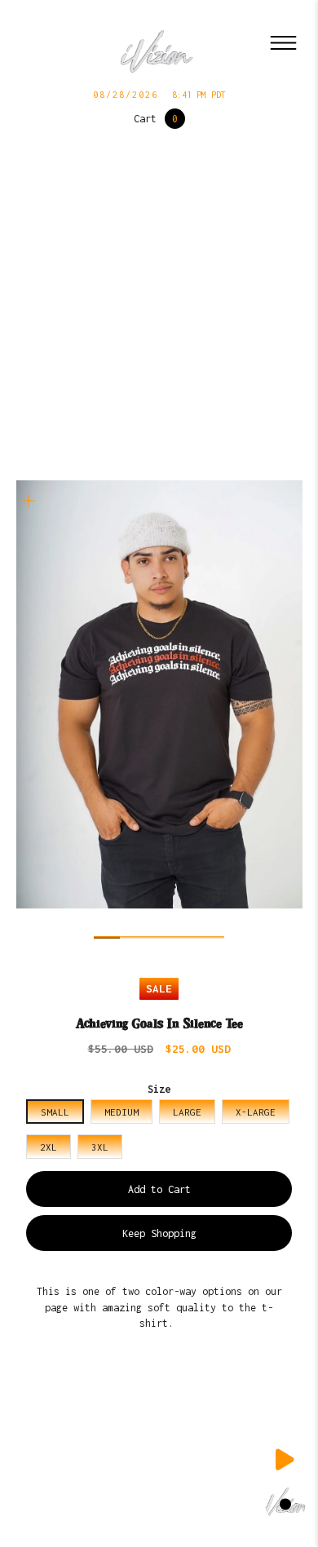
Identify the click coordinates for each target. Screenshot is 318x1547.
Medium (121, 1112)
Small (55, 1112)
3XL (99, 1147)
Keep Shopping (159, 1233)
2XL (48, 1147)
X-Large (256, 1112)
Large (187, 1112)
